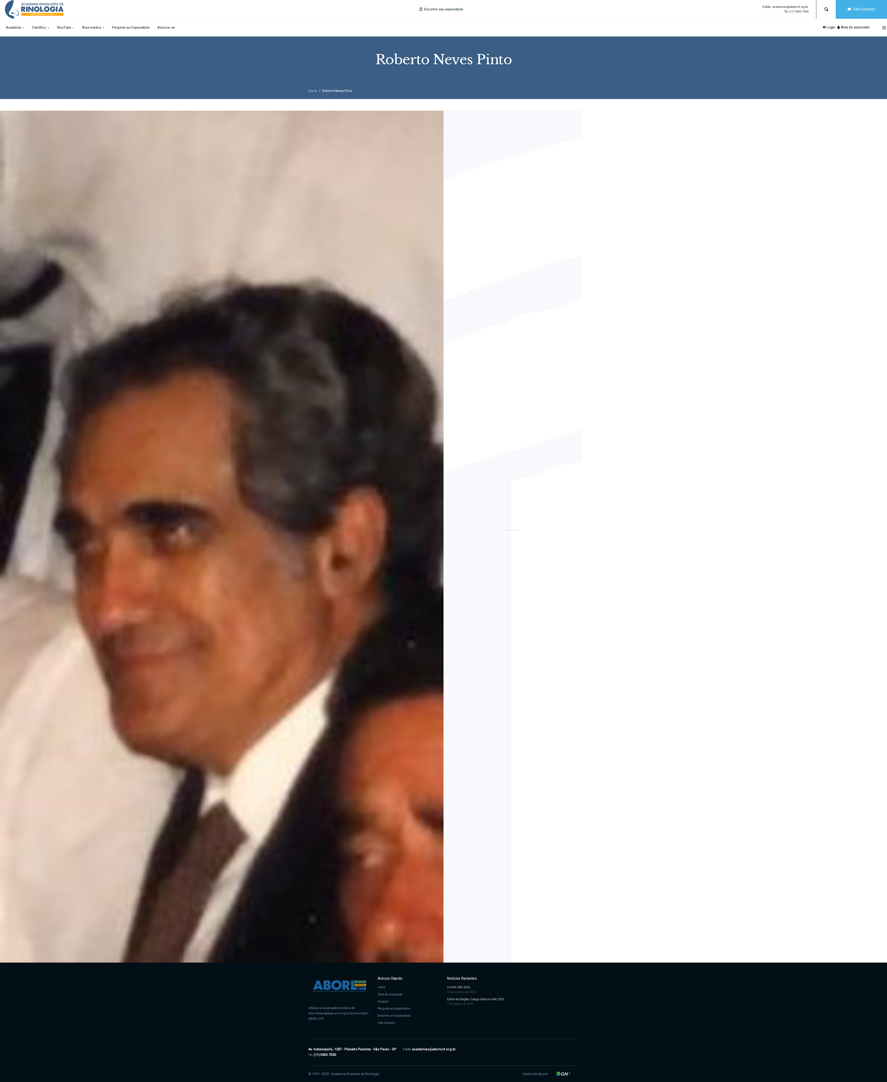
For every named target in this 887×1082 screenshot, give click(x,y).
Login (830, 27)
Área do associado (855, 27)
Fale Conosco (864, 9)
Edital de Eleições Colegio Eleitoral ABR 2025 (475, 999)
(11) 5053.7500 (799, 11)
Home (312, 91)
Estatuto (383, 1001)
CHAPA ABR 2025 (458, 987)
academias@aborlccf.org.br (790, 7)
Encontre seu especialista (443, 9)
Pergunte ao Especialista (394, 1008)
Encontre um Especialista (394, 1015)
